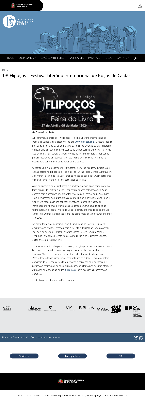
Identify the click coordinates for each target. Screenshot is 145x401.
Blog (109, 57)
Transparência (72, 356)
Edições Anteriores (52, 57)
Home (10, 57)
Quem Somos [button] (26, 57)
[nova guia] (140, 6)
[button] (136, 57)
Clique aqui (71, 269)
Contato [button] (122, 57)
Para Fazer (94, 57)
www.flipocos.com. (85, 141)
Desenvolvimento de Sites (72, 395)
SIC (120, 356)
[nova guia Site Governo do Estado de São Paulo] (23, 5)
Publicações (76, 57)
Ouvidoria (24, 356)
